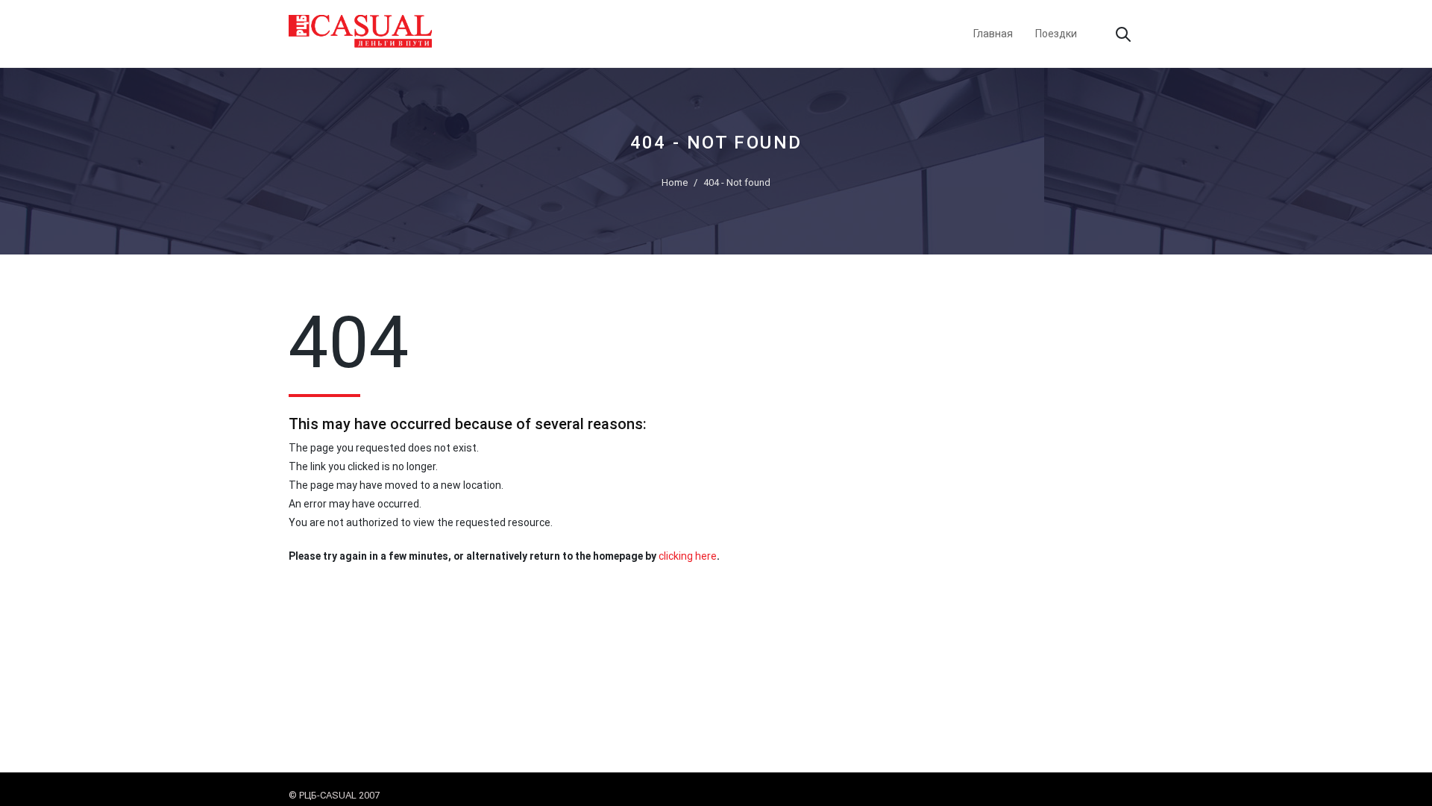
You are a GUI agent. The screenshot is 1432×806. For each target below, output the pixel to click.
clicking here (688, 556)
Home (675, 182)
